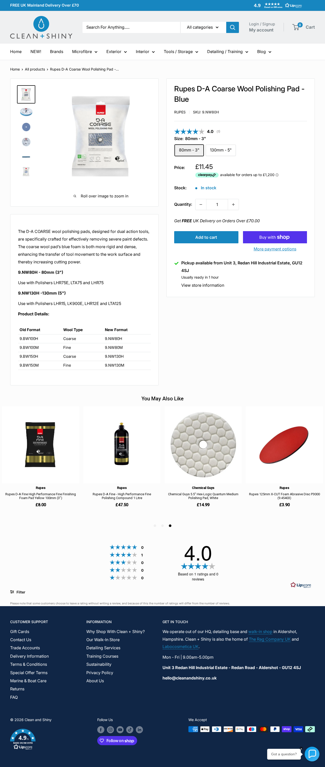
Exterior (113, 51)
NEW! (35, 51)
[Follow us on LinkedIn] (139, 729)
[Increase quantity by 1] (233, 204)
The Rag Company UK (270, 639)
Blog (261, 51)
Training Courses (102, 656)
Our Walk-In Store (103, 639)
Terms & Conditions (28, 664)
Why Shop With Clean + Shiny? (115, 631)
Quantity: (183, 204)
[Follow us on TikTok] (129, 729)
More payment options (275, 248)
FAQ (14, 697)
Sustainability (98, 664)
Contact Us (20, 639)
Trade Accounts (25, 647)
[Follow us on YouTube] (120, 729)
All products (35, 69)
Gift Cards (19, 631)
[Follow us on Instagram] (110, 729)
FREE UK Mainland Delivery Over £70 (44, 5)
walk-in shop (260, 631)
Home (16, 51)
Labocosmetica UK (180, 646)
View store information (202, 285)
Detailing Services (103, 647)
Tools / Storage (178, 51)
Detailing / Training (225, 51)
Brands (56, 51)
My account (261, 29)
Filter (20, 592)
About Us (95, 680)
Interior (142, 51)
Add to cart (206, 237)
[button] (277, 5)
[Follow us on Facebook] (100, 729)
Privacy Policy (99, 672)
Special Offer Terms (28, 672)
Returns (17, 688)
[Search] (232, 27)
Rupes (180, 112)
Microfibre (82, 51)
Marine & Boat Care (28, 680)
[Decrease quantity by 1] (201, 204)
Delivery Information (29, 656)
